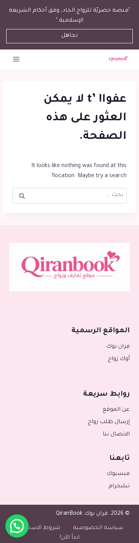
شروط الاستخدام (38, 528)
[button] (17, 526)
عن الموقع (116, 410)
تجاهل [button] (69, 36)
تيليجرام (119, 486)
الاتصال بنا (116, 435)
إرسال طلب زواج (109, 422)
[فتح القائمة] (16, 59)
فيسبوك (118, 474)
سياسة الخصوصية (98, 528)
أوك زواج (119, 359)
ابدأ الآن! (70, 538)
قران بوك (118, 347)
